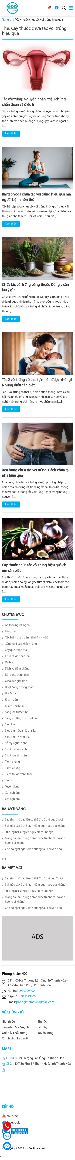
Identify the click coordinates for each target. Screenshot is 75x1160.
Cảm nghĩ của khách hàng (21, 643)
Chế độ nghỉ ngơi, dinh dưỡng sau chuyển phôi (34, 849)
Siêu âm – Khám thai (17, 737)
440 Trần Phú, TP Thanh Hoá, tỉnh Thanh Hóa (42, 1063)
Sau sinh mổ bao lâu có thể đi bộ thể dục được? (34, 819)
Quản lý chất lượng (14, 1033)
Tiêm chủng (12, 761)
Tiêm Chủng (12, 768)
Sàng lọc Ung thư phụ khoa (21, 718)
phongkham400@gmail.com (35, 1002)
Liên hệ (42, 1027)
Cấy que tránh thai (16, 650)
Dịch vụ (9, 662)
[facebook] (57, 7)
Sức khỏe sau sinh (16, 749)
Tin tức (9, 780)
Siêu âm (10, 724)
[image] (37, 69)
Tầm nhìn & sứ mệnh (15, 1027)
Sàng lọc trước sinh (16, 712)
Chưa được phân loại (17, 656)
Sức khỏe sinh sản (16, 755)
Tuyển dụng (12, 786)
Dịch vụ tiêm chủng (17, 668)
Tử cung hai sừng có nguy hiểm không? (29, 832)
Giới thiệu (8, 1021)
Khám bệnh (12, 699)
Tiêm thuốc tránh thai (18, 774)
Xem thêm (11, 133)
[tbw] (15, 1131)
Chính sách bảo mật (15, 1038)
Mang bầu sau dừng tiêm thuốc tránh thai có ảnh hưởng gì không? (35, 841)
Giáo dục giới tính (16, 681)
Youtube (12, 1116)
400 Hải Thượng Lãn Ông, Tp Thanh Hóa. (38, 1058)
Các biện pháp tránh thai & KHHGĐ (26, 637)
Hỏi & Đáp (11, 693)
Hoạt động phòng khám (19, 687)
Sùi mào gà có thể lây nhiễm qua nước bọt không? (36, 826)
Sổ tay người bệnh (16, 743)
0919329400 (27, 991)
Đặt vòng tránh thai (17, 675)
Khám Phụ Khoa (14, 706)
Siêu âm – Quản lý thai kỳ (20, 730)
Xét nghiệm (12, 792)
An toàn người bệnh (17, 625)
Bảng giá (10, 631)
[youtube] (50, 7)
